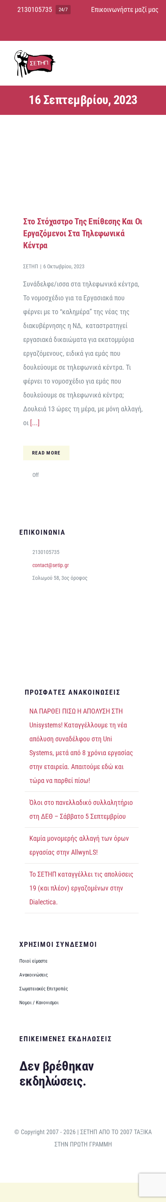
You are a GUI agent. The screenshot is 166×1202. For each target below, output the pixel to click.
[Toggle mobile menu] (151, 60)
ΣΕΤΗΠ (30, 266)
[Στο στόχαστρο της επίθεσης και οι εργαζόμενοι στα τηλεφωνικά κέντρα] (83, 125)
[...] (34, 423)
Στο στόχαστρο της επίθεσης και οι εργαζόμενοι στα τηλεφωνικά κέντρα (82, 233)
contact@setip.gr (50, 565)
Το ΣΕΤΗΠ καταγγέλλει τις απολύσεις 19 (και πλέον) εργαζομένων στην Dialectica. (81, 888)
